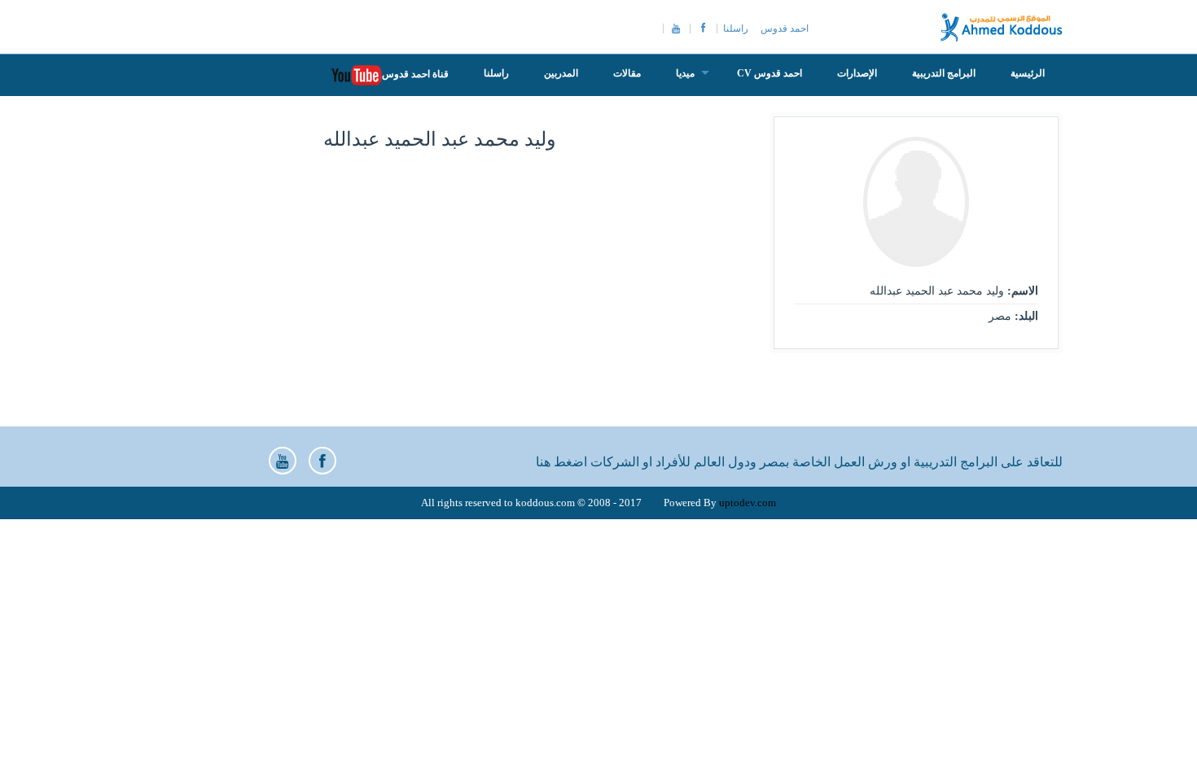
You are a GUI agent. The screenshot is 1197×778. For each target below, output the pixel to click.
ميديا (685, 73)
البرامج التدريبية (944, 73)
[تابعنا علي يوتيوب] (282, 460)
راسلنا (735, 28)
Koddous (1001, 27)
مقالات (627, 73)
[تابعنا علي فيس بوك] (322, 460)
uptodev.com (747, 502)
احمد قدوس (785, 28)
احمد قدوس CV (769, 73)
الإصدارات (857, 73)
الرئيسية (1028, 73)
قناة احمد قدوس (415, 74)
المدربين (561, 73)
